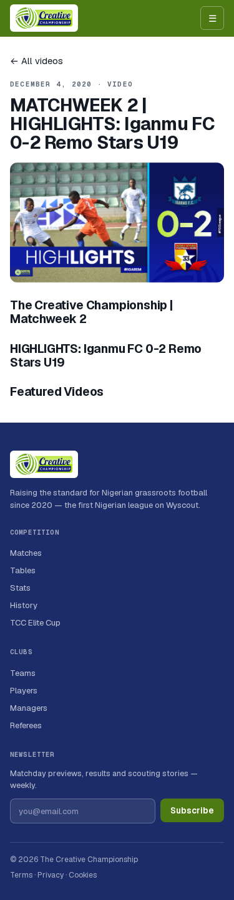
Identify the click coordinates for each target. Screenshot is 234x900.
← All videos (36, 61)
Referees (26, 725)
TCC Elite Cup (35, 622)
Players (23, 690)
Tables (23, 570)
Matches (26, 553)
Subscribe (192, 810)
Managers (28, 708)
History (23, 605)
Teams (23, 673)
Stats (20, 588)
